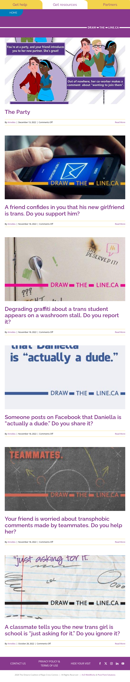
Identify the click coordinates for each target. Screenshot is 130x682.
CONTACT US (18, 663)
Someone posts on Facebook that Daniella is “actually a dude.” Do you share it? (63, 420)
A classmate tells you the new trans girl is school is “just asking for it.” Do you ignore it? (62, 630)
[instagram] (111, 663)
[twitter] (105, 663)
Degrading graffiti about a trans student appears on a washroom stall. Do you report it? (62, 315)
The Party (17, 112)
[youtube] (123, 663)
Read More (120, 122)
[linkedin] (117, 663)
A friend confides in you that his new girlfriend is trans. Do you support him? (64, 210)
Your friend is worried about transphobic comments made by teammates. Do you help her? (63, 525)
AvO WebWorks (88, 674)
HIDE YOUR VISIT (81, 663)
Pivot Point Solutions (106, 674)
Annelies (12, 122)
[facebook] (100, 663)
